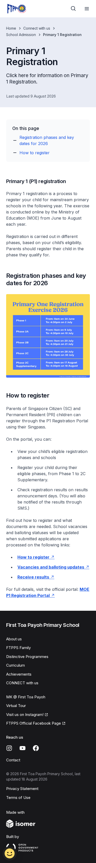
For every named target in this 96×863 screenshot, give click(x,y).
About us (14, 639)
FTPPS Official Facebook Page (33, 723)
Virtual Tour (16, 705)
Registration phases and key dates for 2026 (46, 140)
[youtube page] (22, 748)
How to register (34, 152)
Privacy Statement (22, 788)
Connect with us (36, 28)
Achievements (18, 674)
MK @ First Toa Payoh (25, 696)
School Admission (21, 34)
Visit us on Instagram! (25, 714)
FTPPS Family (18, 647)
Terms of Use (18, 797)
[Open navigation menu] (87, 9)
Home (11, 28)
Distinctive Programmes (27, 656)
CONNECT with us (22, 682)
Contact (13, 760)
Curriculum (15, 665)
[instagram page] (9, 748)
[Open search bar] (73, 9)
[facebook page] (36, 748)
